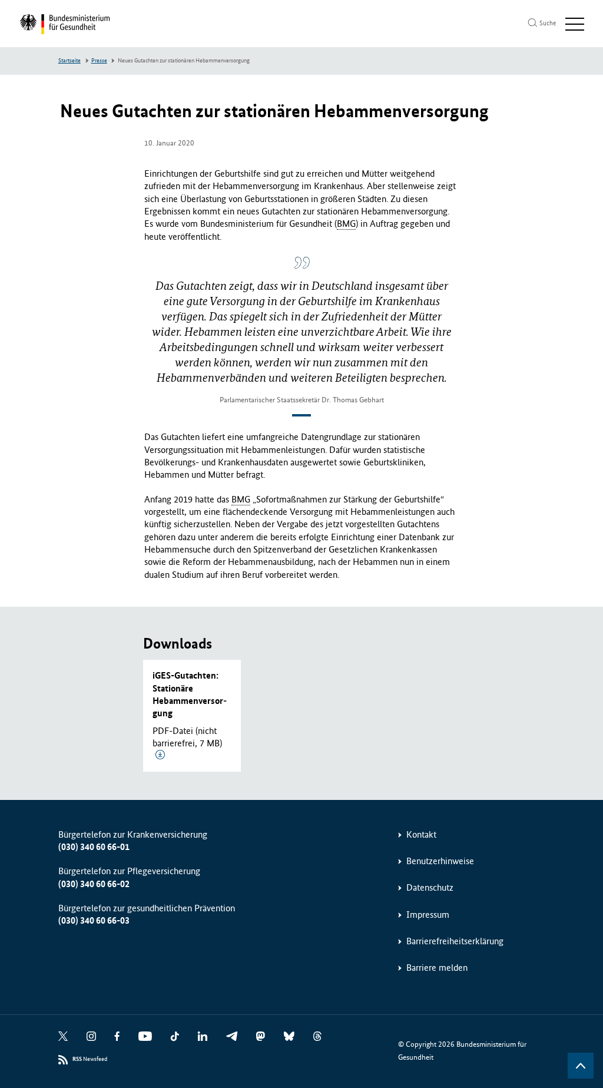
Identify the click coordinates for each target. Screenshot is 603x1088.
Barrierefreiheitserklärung (454, 941)
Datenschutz (429, 887)
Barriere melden (437, 967)
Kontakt (421, 834)
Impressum (427, 914)
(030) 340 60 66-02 (94, 883)
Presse (99, 60)
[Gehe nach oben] (581, 1066)
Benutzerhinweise (440, 861)
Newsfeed (89, 1059)
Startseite (69, 60)
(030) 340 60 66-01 (94, 846)
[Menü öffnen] (574, 24)
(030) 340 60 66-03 (94, 920)
